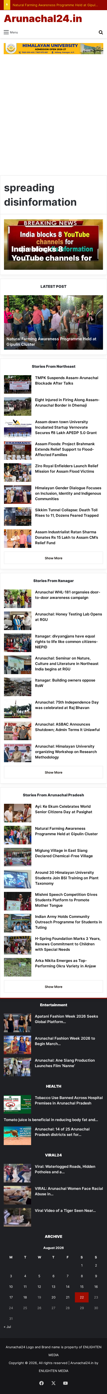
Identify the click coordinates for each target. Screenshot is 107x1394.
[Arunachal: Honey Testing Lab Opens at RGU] (17, 620)
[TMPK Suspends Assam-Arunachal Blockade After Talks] (17, 384)
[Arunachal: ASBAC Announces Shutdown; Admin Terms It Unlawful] (17, 731)
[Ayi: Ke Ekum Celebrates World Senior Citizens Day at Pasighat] (17, 813)
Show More (53, 558)
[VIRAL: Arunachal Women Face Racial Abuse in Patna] (17, 1195)
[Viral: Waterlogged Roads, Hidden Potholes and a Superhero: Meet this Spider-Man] (17, 1173)
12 (39, 1287)
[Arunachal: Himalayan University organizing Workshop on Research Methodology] (17, 753)
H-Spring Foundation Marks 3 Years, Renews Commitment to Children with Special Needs (68, 944)
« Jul (7, 1327)
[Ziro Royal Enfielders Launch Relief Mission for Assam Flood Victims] (17, 472)
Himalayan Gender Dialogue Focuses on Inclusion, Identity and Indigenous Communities (68, 493)
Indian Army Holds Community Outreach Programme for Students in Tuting (68, 922)
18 (25, 1297)
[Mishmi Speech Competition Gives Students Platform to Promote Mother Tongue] (17, 901)
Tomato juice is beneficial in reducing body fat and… (51, 1119)
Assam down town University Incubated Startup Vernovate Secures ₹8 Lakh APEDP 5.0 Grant (66, 427)
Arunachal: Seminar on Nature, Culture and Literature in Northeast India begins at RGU (67, 663)
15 (82, 1287)
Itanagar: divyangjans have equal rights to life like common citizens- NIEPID (66, 641)
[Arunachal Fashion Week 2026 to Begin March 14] (17, 1045)
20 (53, 1297)
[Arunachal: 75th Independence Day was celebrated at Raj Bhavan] (17, 709)
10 (11, 1287)
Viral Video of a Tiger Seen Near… (65, 1210)
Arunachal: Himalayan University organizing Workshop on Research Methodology (66, 751)
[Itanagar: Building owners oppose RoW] (17, 687)
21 (67, 1297)
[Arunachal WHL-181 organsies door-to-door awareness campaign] (17, 598)
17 (11, 1297)
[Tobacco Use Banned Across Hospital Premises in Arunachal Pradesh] (17, 1104)
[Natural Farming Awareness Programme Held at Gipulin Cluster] (17, 835)
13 (53, 1287)
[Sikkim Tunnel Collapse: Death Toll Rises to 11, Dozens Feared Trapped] (17, 516)
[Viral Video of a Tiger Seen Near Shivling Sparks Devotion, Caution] (17, 1217)
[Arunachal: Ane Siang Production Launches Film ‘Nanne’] (17, 1067)
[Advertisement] (53, 115)
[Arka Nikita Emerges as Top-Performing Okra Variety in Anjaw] (17, 967)
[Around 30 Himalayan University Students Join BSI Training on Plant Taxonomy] (17, 879)
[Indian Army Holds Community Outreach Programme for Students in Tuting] (17, 923)
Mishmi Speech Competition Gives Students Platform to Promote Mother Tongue (66, 900)
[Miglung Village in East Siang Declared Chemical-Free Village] (17, 857)
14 (67, 1287)
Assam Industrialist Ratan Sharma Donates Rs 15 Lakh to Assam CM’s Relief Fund (66, 537)
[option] (53, 322)
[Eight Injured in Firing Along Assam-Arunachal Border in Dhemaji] (17, 406)
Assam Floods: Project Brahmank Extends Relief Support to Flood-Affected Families (65, 449)
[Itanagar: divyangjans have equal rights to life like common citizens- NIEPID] (17, 643)
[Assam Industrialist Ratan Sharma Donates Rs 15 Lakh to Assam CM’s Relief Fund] (17, 538)
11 (25, 1287)
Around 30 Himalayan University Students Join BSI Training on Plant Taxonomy (67, 878)
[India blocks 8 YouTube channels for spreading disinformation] (53, 244)
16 (96, 1287)
